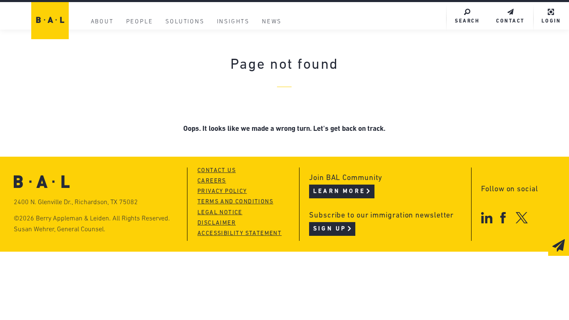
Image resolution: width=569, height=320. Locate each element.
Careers (104, 107)
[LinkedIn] (486, 218)
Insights (233, 22)
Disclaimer (216, 223)
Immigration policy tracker (267, 75)
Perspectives (240, 60)
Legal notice (219, 213)
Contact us (216, 171)
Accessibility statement (239, 233)
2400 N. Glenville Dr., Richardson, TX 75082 (76, 202)
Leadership (110, 60)
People (139, 22)
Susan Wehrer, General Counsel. (59, 229)
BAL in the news (120, 91)
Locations (107, 44)
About (102, 22)
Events (227, 91)
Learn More (339, 191)
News (272, 22)
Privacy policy (222, 191)
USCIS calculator (247, 107)
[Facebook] (503, 218)
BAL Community (245, 44)
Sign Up (329, 229)
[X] (522, 218)
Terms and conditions (235, 202)
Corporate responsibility (136, 75)
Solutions (184, 22)
